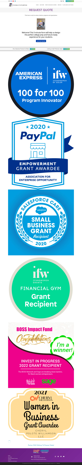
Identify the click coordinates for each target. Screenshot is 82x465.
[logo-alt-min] (17, 5)
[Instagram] (9, 1)
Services (9, 459)
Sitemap (58, 463)
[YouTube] (13, 1)
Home (9, 455)
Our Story (10, 457)
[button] (44, 5)
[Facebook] (11, 1)
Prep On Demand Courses (13, 458)
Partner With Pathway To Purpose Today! (41, 445)
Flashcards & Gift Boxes (12, 461)
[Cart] (61, 1)
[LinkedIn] (15, 1)
